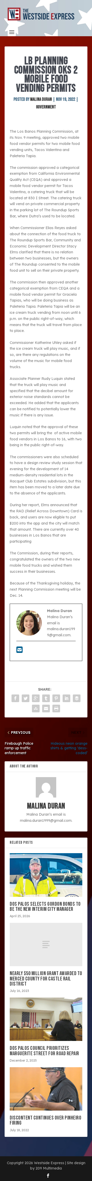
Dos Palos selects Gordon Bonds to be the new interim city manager (45, 906)
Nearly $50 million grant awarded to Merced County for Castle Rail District (46, 978)
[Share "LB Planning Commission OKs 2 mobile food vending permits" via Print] (56, 708)
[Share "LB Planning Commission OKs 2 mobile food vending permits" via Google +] (36, 698)
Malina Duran (41, 99)
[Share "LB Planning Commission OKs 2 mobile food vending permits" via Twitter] (25, 698)
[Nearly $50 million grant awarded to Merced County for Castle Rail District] (46, 944)
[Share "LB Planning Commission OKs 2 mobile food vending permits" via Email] (46, 708)
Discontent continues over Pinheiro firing (45, 1120)
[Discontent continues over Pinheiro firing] (46, 1089)
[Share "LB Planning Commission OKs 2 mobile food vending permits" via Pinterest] (56, 698)
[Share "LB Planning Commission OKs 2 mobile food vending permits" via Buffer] (77, 698)
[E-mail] (19, 651)
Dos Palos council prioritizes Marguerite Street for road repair (44, 1050)
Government (46, 107)
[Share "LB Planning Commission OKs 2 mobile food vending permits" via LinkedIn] (66, 698)
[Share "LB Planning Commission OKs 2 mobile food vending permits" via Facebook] (15, 698)
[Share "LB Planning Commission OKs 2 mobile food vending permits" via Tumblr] (46, 698)
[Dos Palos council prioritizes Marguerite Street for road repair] (46, 1019)
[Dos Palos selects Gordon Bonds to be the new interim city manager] (46, 875)
